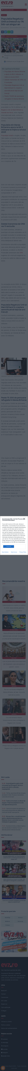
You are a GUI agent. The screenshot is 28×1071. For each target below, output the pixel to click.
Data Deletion (5, 552)
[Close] (24, 519)
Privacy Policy (22, 552)
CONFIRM (8, 546)
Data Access (14, 552)
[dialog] (14, 535)
